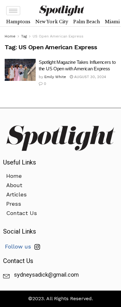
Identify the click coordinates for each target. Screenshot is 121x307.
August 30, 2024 (89, 77)
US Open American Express (58, 36)
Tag (24, 36)
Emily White (55, 77)
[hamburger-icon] (13, 10)
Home (10, 36)
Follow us (19, 246)
